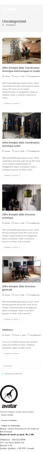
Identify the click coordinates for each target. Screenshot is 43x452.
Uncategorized (10, 25)
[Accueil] (3, 25)
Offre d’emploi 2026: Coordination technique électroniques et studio (21, 69)
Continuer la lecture (13, 102)
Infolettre (7, 329)
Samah (7, 76)
